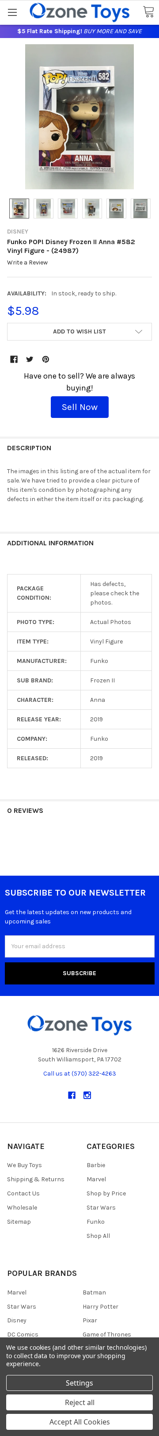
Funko (96, 1221)
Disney (16, 1320)
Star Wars (101, 1207)
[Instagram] (87, 1095)
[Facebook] (14, 359)
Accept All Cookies (79, 1422)
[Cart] (148, 12)
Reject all (80, 1402)
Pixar (90, 1320)
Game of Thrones (107, 1334)
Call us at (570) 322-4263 (79, 1073)
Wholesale (22, 1207)
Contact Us (23, 1193)
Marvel (96, 1179)
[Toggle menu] (12, 12)
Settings (79, 1383)
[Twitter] (30, 359)
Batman (94, 1292)
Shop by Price (106, 1193)
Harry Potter (100, 1306)
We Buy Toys (24, 1165)
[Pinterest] (46, 359)
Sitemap (19, 1221)
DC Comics (22, 1334)
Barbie (96, 1165)
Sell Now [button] (80, 407)
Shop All (98, 1236)
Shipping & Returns (35, 1179)
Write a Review (27, 263)
